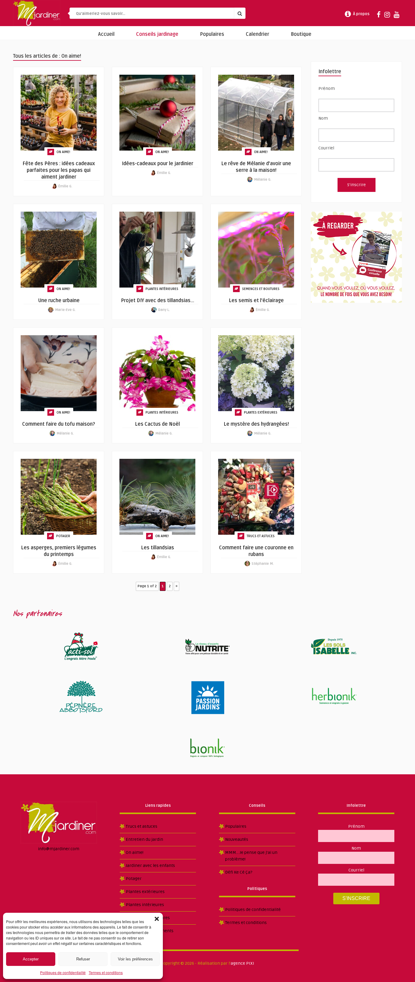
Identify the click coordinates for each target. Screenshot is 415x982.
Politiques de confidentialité (63, 972)
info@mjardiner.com (58, 848)
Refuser (83, 959)
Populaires (212, 34)
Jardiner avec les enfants (150, 865)
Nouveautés (236, 839)
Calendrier (257, 34)
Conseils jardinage (157, 34)
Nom (323, 118)
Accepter (31, 959)
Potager (63, 536)
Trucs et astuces (261, 536)
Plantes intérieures (162, 289)
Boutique (301, 34)
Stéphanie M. (263, 563)
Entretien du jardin (144, 839)
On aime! (63, 152)
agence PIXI (242, 963)
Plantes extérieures (145, 891)
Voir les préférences (135, 959)
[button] (157, 919)
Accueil (106, 34)
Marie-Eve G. (65, 310)
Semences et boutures (261, 289)
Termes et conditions (106, 972)
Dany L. (164, 310)
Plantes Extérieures (260, 412)
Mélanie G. (262, 179)
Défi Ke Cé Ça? (238, 872)
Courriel (326, 148)
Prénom (326, 88)
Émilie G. (65, 186)
